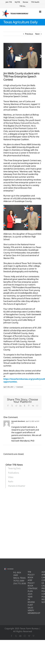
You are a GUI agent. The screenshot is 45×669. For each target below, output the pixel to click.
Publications (13, 472)
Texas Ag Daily (14, 468)
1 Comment (19, 387)
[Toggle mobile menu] (40, 11)
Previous (29, 34)
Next (37, 34)
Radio (10, 481)
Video (10, 477)
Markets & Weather (16, 486)
